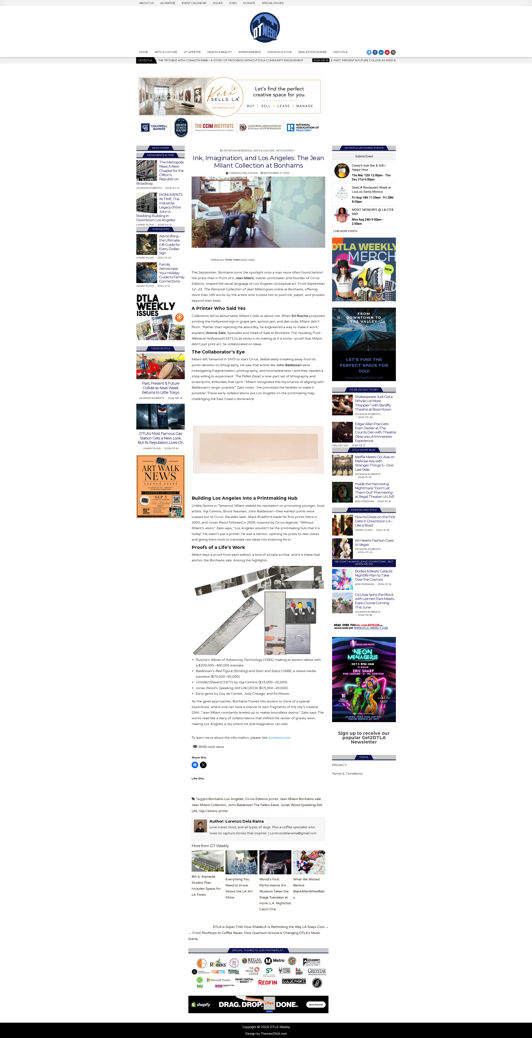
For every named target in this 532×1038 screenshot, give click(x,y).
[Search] (393, 52)
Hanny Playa (145, 224)
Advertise (167, 3)
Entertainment (250, 52)
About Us (146, 3)
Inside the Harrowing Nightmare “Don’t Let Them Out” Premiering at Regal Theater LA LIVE (374, 490)
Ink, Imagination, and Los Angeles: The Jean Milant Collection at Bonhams (258, 161)
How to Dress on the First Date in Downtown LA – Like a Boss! (375, 521)
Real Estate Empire (312, 52)
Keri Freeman (364, 501)
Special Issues (273, 3)
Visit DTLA (340, 52)
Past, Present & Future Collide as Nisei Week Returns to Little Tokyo (160, 388)
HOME (143, 52)
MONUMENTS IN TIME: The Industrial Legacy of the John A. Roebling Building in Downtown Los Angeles (159, 207)
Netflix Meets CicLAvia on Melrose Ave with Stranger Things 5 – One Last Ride (375, 463)
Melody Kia (340, 445)
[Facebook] (375, 52)
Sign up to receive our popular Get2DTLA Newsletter (364, 738)
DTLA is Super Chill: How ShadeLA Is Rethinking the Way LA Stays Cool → (271, 927)
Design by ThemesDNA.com (266, 1034)
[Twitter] (369, 52)
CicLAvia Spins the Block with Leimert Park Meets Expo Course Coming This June (374, 601)
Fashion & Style (280, 52)
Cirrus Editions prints (261, 799)
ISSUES (218, 3)
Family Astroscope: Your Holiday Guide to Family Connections (171, 272)
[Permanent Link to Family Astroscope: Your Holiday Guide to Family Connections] (146, 272)
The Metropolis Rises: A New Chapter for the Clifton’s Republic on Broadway (160, 172)
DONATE (249, 3)
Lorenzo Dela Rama (243, 172)
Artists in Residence (237, 150)
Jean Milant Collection (209, 805)
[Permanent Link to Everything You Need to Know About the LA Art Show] (241, 862)
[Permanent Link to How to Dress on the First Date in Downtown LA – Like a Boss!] (342, 525)
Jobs (233, 3)
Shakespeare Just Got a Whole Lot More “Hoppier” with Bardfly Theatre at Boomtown (374, 403)
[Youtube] (387, 52)
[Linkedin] (381, 52)
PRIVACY (339, 765)
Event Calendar (194, 3)
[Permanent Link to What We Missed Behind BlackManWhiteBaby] (309, 862)
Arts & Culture (166, 52)
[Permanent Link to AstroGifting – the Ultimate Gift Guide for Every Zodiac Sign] (146, 244)
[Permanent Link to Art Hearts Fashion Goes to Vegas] (342, 548)
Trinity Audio (232, 259)
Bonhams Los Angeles (226, 799)
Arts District (285, 150)
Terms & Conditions (347, 774)
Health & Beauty (219, 52)
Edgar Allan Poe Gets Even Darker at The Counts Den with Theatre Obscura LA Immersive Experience (375, 432)
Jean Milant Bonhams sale (300, 799)
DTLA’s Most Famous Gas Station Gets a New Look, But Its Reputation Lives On (160, 438)
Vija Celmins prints (213, 811)
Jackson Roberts (149, 187)
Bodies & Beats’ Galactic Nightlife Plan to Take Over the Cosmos (374, 575)
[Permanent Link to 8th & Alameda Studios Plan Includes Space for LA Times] (208, 861)
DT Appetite (192, 52)
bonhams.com (279, 738)
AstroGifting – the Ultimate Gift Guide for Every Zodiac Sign (170, 244)
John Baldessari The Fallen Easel (253, 805)
